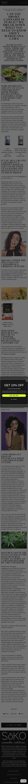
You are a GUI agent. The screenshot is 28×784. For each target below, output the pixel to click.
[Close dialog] (26, 381)
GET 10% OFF (14, 395)
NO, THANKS (14, 399)
